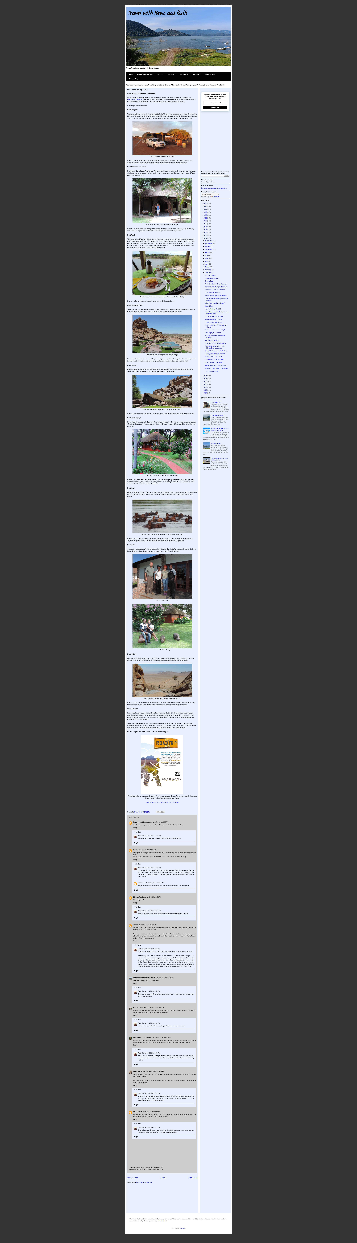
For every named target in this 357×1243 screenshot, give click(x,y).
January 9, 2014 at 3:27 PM (151, 1127)
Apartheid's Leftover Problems (215, 290)
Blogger (182, 1228)
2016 (205, 232)
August (207, 252)
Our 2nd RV (184, 74)
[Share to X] (160, 812)
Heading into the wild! (212, 278)
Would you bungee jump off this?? (216, 295)
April (207, 264)
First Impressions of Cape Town (215, 365)
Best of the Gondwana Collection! (216, 351)
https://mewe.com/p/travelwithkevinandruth (214, 188)
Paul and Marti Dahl (140, 1007)
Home (131, 74)
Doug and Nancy (139, 1071)
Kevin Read (138, 812)
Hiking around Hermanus (213, 322)
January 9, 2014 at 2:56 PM (151, 991)
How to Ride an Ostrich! (213, 309)
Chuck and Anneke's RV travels (144, 977)
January (208, 272)
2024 (205, 209)
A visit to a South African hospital (215, 284)
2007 (205, 393)
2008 (205, 390)
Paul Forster (137, 1111)
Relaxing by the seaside (213, 333)
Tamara (135, 925)
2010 (205, 384)
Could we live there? (217, 415)
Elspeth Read (138, 897)
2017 (205, 229)
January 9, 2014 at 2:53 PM (151, 949)
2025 (205, 206)
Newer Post (132, 1178)
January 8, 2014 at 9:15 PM (156, 1007)
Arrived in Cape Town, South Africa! (216, 368)
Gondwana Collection (134, 99)
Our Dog (160, 74)
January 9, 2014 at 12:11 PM (151, 910)
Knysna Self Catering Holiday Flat (216, 287)
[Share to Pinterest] (164, 812)
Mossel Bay (209, 306)
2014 (205, 238)
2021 (205, 218)
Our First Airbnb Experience (214, 316)
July (206, 255)
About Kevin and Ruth (145, 74)
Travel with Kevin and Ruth (157, 13)
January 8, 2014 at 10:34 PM (162, 1037)
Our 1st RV (172, 74)
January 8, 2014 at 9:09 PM (165, 977)
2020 (205, 221)
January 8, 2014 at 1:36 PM (159, 822)
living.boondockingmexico (142, 1037)
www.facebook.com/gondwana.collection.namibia (162, 802)
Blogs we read (210, 74)
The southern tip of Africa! (213, 319)
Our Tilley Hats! (210, 275)
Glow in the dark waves (212, 292)
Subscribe (215, 107)
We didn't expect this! (212, 340)
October (208, 246)
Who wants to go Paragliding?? (215, 303)
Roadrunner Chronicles (141, 822)
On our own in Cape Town (213, 362)
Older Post (192, 1178)
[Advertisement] (162, 1199)
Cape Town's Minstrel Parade (214, 359)
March (207, 267)
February (208, 270)
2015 (205, 235)
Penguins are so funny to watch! (215, 343)
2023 (205, 212)
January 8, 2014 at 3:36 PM (150, 850)
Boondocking (133, 79)
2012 (205, 378)
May (206, 261)
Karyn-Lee (137, 850)
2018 (205, 226)
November (209, 243)
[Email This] (157, 812)
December (209, 241)
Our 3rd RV (196, 74)
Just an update (216, 443)
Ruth (139, 835)
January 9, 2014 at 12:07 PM (151, 835)
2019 (205, 224)
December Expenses (212, 371)
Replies (138, 832)
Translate (216, 197)
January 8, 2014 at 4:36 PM (152, 897)
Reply (135, 827)
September (209, 249)
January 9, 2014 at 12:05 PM (151, 867)
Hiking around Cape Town (213, 356)
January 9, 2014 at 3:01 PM (151, 1023)
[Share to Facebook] (162, 812)
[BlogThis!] (158, 812)
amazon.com (162, 1221)
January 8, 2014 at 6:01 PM (148, 925)
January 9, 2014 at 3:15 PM (155, 883)
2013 (205, 375)
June (207, 258)
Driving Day (209, 281)
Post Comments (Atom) (144, 1182)
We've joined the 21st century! (215, 354)
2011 (205, 381)
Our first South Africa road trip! (215, 330)
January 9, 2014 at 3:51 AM (151, 1111)
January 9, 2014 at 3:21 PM (151, 1093)
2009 (205, 387)
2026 (205, 203)
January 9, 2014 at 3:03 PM (151, 1053)
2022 (205, 215)
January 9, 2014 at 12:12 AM (155, 1071)
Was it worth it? (216, 402)
